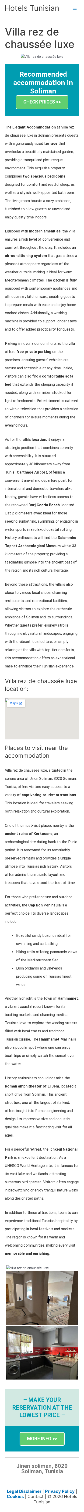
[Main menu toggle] (75, 8)
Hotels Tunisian (32, 8)
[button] (42, 102)
